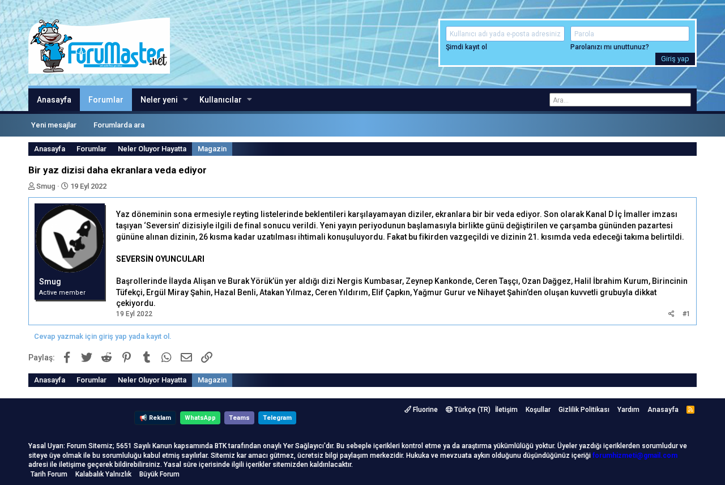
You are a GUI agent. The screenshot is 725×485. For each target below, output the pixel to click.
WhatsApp (200, 418)
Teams (239, 418)
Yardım (628, 410)
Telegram (277, 418)
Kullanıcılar (220, 99)
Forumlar (105, 99)
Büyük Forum (159, 474)
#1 (686, 314)
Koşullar (538, 410)
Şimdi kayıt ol (466, 47)
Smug (46, 186)
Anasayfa (54, 99)
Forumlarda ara (118, 125)
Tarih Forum (49, 474)
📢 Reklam (155, 418)
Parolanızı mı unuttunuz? (609, 47)
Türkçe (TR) (472, 410)
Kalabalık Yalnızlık (103, 474)
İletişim (506, 410)
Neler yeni (159, 99)
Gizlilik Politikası (583, 410)
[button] (185, 99)
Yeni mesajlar (53, 125)
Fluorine (424, 410)
